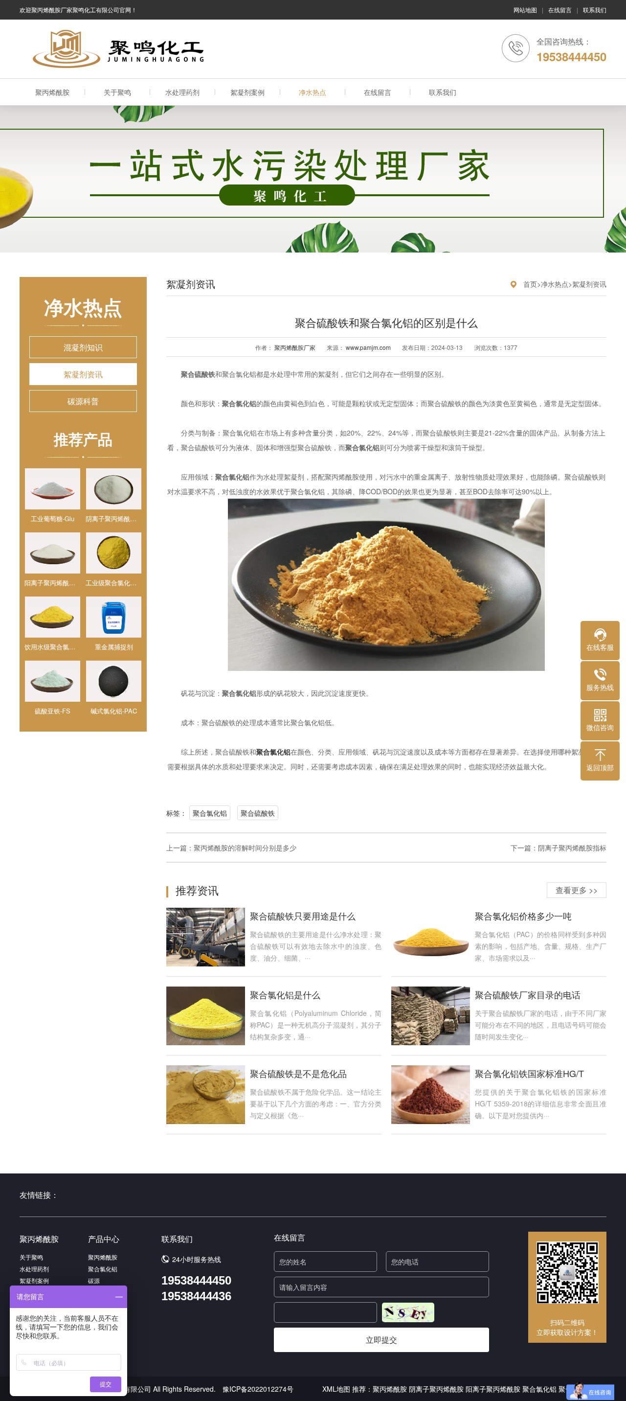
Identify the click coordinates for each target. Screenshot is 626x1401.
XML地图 (336, 1389)
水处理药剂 (182, 92)
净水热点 (312, 92)
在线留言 (560, 9)
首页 (530, 284)
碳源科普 (83, 401)
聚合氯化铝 (210, 813)
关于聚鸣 (117, 92)
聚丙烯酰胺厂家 (295, 347)
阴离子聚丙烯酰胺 (436, 1389)
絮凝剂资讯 (83, 374)
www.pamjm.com (368, 347)
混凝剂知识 (83, 347)
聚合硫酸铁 (258, 813)
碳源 (94, 1280)
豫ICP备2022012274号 (258, 1389)
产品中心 (103, 1238)
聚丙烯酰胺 (52, 92)
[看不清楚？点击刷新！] (408, 1312)
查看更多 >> (577, 890)
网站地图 (525, 9)
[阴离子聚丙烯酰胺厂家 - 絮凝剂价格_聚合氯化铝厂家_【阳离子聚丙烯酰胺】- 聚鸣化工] (122, 49)
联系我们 (594, 9)
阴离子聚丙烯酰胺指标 (572, 847)
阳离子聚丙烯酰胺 (493, 1389)
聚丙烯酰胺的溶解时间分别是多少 (245, 847)
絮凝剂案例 (247, 92)
